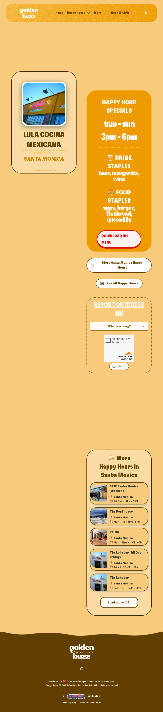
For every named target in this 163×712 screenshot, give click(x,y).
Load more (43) (119, 602)
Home (59, 12)
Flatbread (118, 214)
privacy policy (69, 702)
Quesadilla (119, 220)
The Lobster (119, 577)
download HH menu (114, 239)
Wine (119, 179)
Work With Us (120, 12)
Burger (125, 208)
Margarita (125, 173)
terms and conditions (90, 702)
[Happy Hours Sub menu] (88, 12)
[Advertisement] (119, 56)
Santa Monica (44, 159)
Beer (104, 173)
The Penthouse (121, 511)
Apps (109, 208)
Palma (114, 532)
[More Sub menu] (105, 12)
